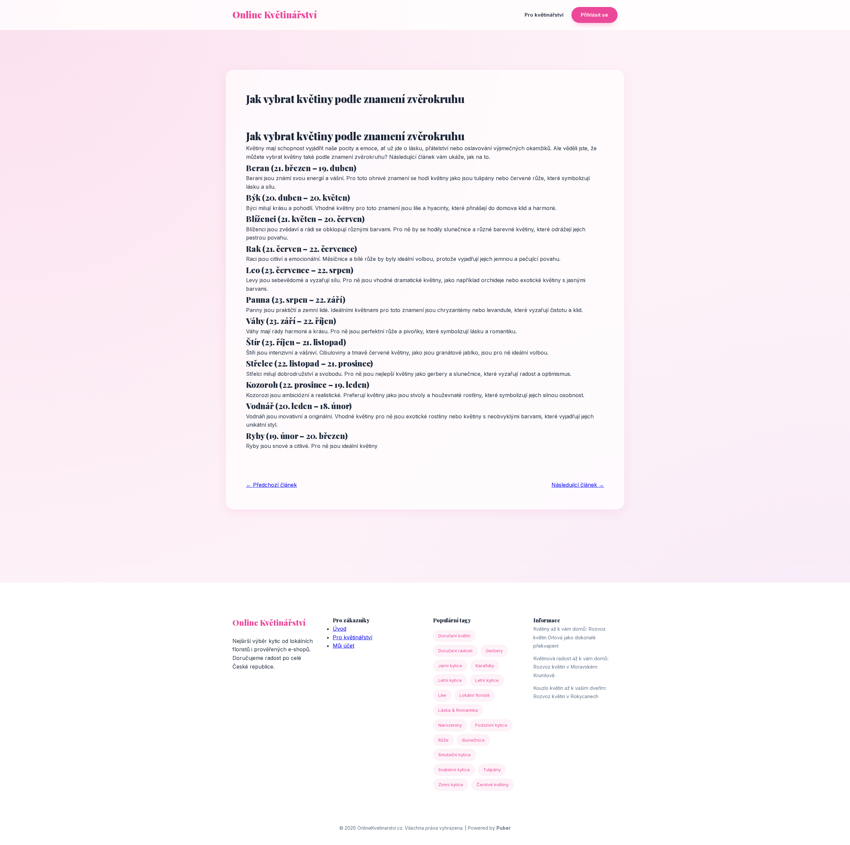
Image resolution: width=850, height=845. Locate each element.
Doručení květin (454, 635)
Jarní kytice (450, 665)
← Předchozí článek (271, 484)
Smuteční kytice (454, 754)
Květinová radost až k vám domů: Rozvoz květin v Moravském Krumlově (571, 667)
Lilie (442, 695)
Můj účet (343, 645)
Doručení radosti (455, 650)
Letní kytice (450, 680)
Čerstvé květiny (492, 784)
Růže (443, 740)
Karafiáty (484, 665)
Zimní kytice (450, 784)
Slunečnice (473, 740)
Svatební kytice (454, 769)
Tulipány (492, 769)
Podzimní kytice (491, 725)
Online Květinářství (274, 14)
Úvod (339, 628)
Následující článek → (578, 484)
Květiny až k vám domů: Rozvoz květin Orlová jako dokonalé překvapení (569, 637)
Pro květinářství (544, 15)
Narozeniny (450, 725)
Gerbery (494, 650)
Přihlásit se (594, 15)
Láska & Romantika (458, 710)
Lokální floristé (475, 695)
